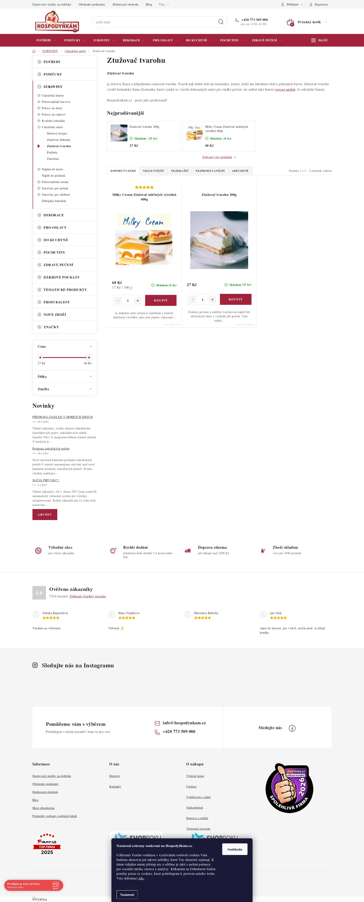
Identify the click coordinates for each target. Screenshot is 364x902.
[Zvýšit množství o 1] (138, 300)
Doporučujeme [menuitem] (123, 171)
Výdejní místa (195, 776)
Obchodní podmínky (92, 4)
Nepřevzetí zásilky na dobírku (51, 4)
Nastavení (127, 894)
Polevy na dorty (52, 108)
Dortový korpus (57, 133)
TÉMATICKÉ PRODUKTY (65, 289)
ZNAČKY (51, 326)
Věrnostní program (198, 829)
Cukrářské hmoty (53, 95)
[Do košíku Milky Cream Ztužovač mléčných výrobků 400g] (161, 300)
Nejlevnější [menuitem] (153, 171)
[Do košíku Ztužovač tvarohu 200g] (235, 299)
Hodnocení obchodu (125, 4)
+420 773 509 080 (254, 19)
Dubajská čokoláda (54, 201)
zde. (142, 878)
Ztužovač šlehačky (59, 140)
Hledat (221, 21)
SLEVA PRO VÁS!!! (45, 480)
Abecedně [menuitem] (240, 171)
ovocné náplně (285, 89)
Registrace (321, 4)
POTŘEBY (52, 61)
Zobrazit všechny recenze (88, 596)
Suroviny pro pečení (55, 188)
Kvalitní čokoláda (53, 121)
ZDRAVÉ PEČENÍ (58, 264)
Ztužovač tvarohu (59, 146)
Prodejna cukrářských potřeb (51, 448)
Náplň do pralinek (53, 175)
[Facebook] (292, 728)
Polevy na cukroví (54, 114)
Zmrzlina (53, 159)
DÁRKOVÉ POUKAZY (62, 277)
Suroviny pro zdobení (56, 194)
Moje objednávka (43, 808)
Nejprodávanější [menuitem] (210, 171)
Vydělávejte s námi (198, 797)
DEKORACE (54, 214)
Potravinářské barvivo (56, 102)
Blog (149, 4)
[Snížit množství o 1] (118, 300)
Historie (114, 776)
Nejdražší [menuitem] (180, 171)
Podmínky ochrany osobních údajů (54, 816)
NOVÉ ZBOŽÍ (55, 314)
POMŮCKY (53, 74)
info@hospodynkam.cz (184, 723)
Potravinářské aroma (55, 182)
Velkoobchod (194, 807)
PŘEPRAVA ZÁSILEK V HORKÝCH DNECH (62, 417)
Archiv (45, 514)
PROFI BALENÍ (56, 302)
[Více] (319, 40)
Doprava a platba (197, 818)
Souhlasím (235, 849)
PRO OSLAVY (55, 227)
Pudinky (52, 152)
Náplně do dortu (52, 169)
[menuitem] (46, 40)
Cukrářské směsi (52, 127)
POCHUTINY (55, 252)
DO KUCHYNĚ (56, 239)
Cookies (191, 786)
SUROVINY (53, 86)
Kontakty (115, 786)
